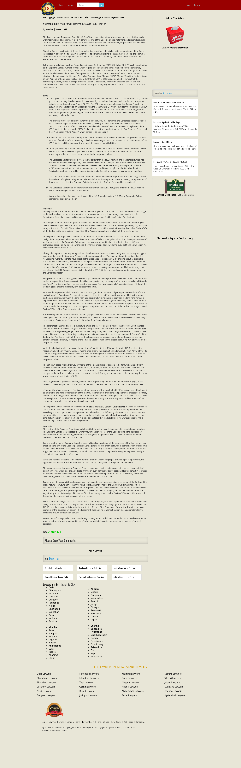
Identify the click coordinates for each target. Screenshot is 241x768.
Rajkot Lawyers (87, 691)
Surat (51, 648)
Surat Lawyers (129, 695)
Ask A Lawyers (95, 550)
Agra (51, 615)
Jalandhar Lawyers (89, 678)
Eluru (93, 650)
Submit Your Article (175, 18)
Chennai (95, 625)
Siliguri (94, 592)
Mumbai (53, 627)
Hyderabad (96, 631)
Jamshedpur (97, 598)
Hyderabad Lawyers (174, 695)
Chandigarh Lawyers (47, 678)
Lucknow (53, 596)
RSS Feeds (128, 722)
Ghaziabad (54, 608)
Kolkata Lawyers (173, 673)
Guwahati (96, 610)
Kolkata (95, 588)
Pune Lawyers (129, 678)
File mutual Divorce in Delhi (75, 17)
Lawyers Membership (166, 194)
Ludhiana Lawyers (173, 686)
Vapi (93, 653)
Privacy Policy (88, 722)
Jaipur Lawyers (172, 682)
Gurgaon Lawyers (46, 695)
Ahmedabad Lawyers (133, 691)
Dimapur (95, 607)
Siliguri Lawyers (172, 678)
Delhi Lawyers (44, 673)
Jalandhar (54, 611)
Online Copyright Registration (175, 47)
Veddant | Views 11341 (56, 29)
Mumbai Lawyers (131, 673)
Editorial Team (73, 722)
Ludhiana (95, 616)
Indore (52, 651)
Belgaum (53, 636)
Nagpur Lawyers (130, 682)
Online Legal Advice (99, 17)
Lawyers (52, 722)
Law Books (116, 722)
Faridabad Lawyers (89, 673)
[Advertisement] (175, 69)
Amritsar (53, 621)
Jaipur (94, 619)
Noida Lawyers (44, 691)
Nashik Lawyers (130, 686)
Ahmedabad (55, 645)
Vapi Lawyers (86, 682)
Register (197, 4)
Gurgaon (53, 599)
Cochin (94, 638)
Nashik (52, 642)
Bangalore (96, 628)
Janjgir (94, 604)
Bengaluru (96, 656)
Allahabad (54, 593)
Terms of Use (103, 722)
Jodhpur (53, 618)
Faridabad (54, 602)
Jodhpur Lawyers (88, 695)
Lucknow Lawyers (46, 686)
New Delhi (96, 613)
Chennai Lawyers (173, 691)
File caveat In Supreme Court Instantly (175, 238)
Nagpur (53, 633)
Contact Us (140, 722)
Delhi (51, 587)
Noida (52, 605)
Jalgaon (53, 639)
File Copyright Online (52, 17)
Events (62, 722)
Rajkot (52, 657)
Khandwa (53, 654)
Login (188, 4)
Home (61, 4)
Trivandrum (97, 647)
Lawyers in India (116, 17)
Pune (51, 630)
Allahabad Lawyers (46, 682)
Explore (70, 4)
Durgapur (96, 595)
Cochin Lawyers (87, 686)
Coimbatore (97, 641)
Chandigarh (55, 590)
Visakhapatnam (99, 634)
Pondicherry (97, 644)
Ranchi (94, 601)
